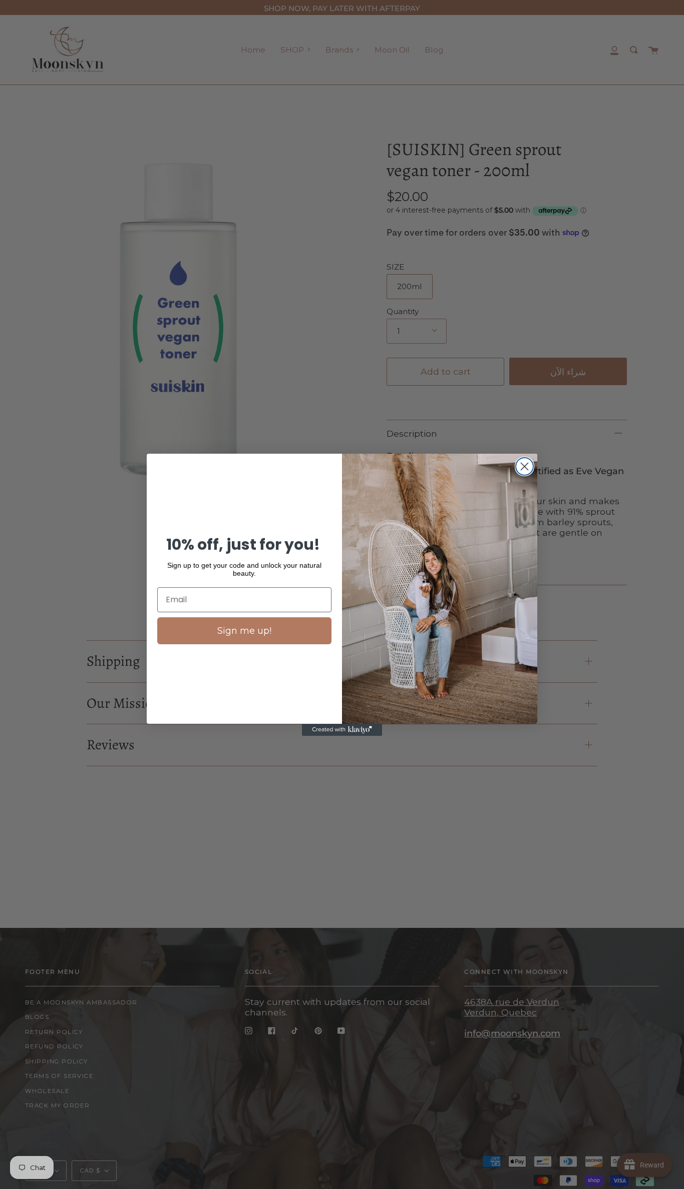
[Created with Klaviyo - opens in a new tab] (342, 730)
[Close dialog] (524, 466)
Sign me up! (244, 630)
